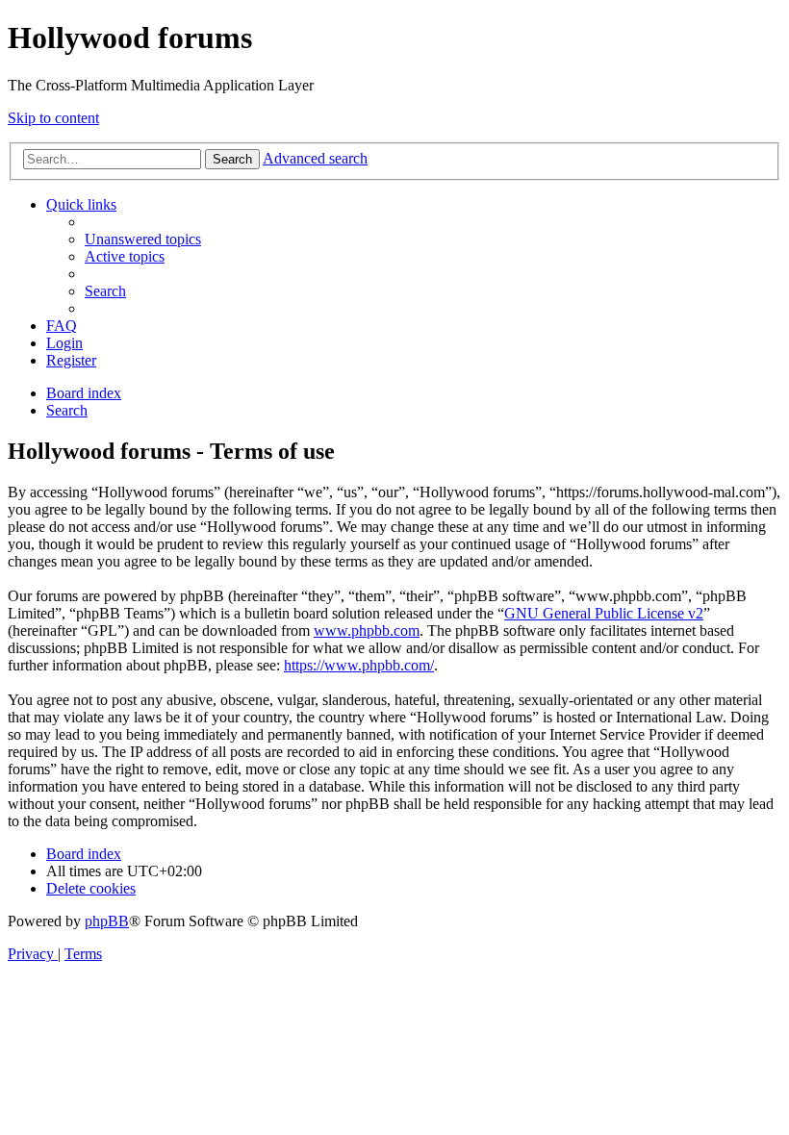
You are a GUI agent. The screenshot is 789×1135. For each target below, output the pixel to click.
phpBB (107, 921)
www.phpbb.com (367, 630)
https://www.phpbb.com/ (359, 665)
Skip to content (53, 118)
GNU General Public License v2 (603, 613)
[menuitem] (143, 239)
